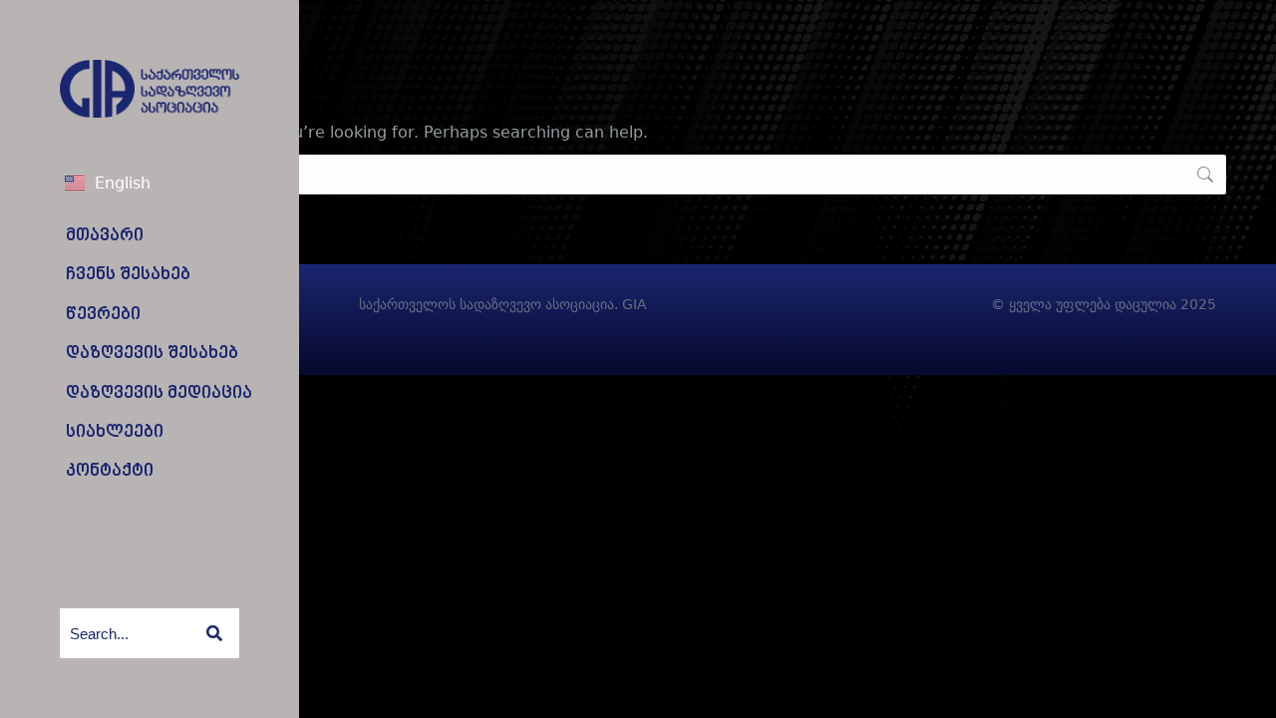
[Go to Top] (1246, 688)
